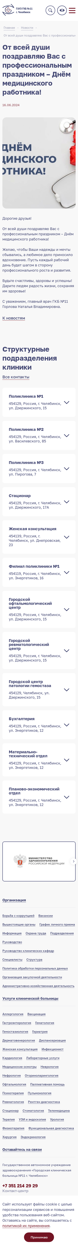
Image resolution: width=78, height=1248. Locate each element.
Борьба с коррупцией (18, 915)
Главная (9, 27)
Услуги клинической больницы (30, 998)
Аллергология (12, 1014)
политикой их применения (26, 1225)
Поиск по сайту (50, 10)
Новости (27, 27)
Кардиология (12, 1058)
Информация (12, 933)
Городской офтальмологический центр (35, 609)
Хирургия (9, 1137)
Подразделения (62, 933)
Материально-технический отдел (35, 759)
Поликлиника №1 (35, 402)
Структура (34, 959)
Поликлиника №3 (35, 468)
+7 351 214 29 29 (20, 1185)
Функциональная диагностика (51, 1128)
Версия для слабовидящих (62, 10)
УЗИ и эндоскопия (32, 1119)
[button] (4, 861)
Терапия (8, 1119)
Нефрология (11, 1075)
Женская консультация (35, 536)
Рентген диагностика (44, 1102)
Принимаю (39, 1237)
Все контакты (15, 376)
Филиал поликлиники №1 (35, 572)
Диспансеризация (52, 1040)
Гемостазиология (15, 1031)
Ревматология (13, 1102)
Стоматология (33, 1110)
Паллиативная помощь (47, 1084)
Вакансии (45, 915)
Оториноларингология (41, 1075)
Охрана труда (36, 933)
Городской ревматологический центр (35, 650)
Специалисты (12, 959)
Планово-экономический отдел (35, 796)
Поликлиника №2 (35, 435)
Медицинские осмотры (19, 1066)
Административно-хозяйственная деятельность (38, 986)
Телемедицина (59, 1110)
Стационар (35, 501)
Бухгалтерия (35, 724)
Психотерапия (13, 1093)
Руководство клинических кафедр (28, 950)
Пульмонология (39, 1093)
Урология (57, 1119)
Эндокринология (33, 1137)
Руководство (12, 942)
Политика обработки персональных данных (35, 968)
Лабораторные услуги (42, 1058)
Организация (14, 900)
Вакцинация (36, 1014)
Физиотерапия (13, 1128)
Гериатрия (40, 1031)
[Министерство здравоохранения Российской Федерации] (39, 861)
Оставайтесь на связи (22, 1149)
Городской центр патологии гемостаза (30, 689)
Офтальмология (14, 1084)
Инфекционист (53, 1049)
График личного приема (57, 924)
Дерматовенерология (18, 1040)
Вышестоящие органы (18, 924)
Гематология (44, 1023)
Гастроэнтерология (16, 1023)
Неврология (50, 1066)
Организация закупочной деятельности (32, 977)
